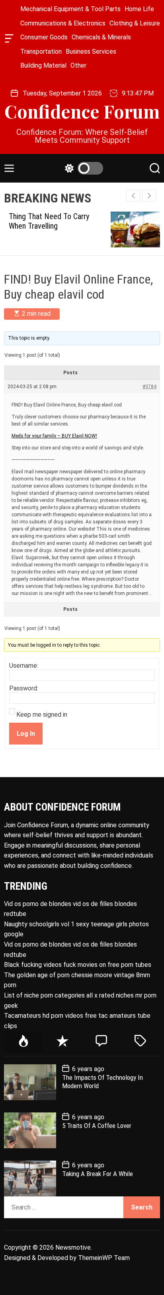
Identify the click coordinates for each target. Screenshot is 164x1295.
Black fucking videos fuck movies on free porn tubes (77, 964)
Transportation (41, 51)
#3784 (149, 386)
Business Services (91, 51)
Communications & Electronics (62, 23)
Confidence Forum (82, 111)
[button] (149, 196)
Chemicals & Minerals (101, 37)
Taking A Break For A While (97, 1174)
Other (78, 65)
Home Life (139, 9)
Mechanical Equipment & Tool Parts (70, 9)
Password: (23, 688)
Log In (26, 733)
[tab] (23, 1041)
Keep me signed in (41, 714)
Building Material (43, 65)
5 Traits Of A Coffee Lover (96, 1126)
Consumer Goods (44, 37)
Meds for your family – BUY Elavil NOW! (54, 436)
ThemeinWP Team (104, 1258)
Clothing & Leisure (134, 23)
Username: (23, 665)
